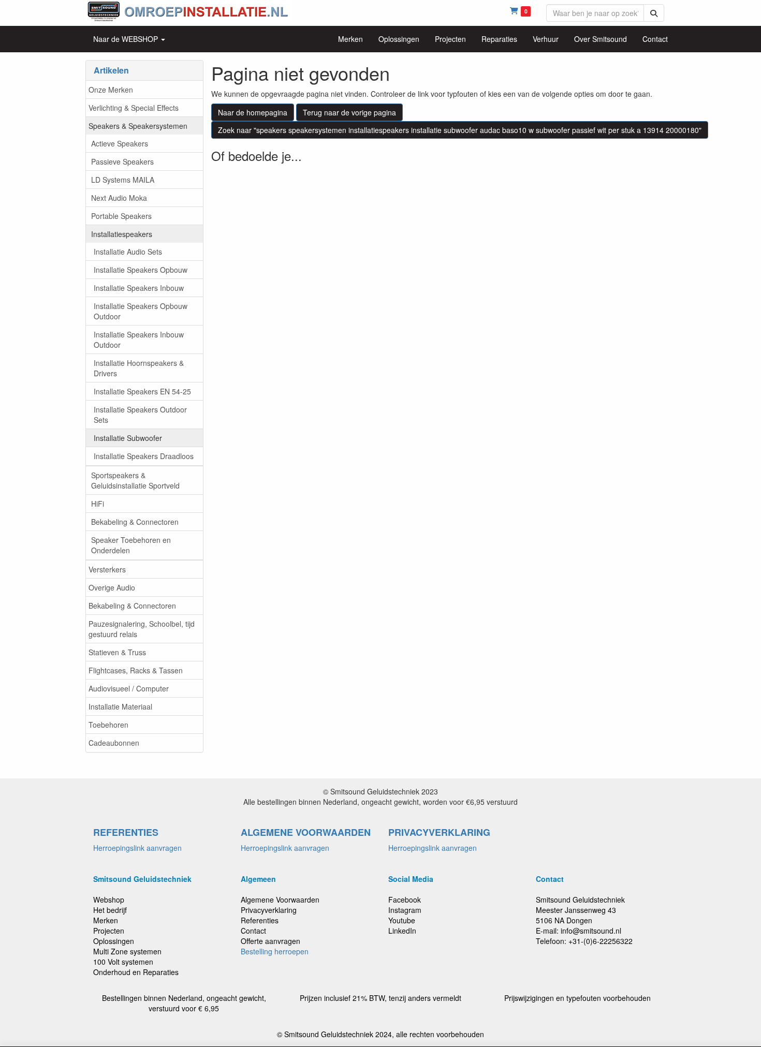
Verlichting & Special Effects (134, 107)
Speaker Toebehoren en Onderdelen (131, 545)
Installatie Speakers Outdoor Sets (140, 414)
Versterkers (107, 569)
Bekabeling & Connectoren (135, 522)
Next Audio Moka (119, 198)
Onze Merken (111, 89)
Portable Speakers (121, 216)
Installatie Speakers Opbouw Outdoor (140, 311)
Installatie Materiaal (120, 706)
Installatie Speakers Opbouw (140, 269)
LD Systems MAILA (122, 179)
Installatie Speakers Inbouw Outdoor (139, 339)
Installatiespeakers (121, 234)
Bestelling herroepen (275, 951)
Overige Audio (112, 587)
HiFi (97, 503)
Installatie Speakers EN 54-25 (142, 391)
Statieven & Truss (117, 652)
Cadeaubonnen (114, 743)
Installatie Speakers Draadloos (144, 456)
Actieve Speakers (119, 143)
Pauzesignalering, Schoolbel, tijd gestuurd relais (142, 628)
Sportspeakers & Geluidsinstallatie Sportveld (135, 480)
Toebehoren (108, 724)
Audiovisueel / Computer (129, 688)
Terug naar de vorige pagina (349, 112)
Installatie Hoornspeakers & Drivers (139, 368)
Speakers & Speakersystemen (138, 126)
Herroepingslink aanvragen (137, 848)
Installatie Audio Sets (128, 251)
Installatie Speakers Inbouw (139, 288)
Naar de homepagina (252, 112)
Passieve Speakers (122, 161)
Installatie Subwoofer (128, 438)
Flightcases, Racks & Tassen (136, 670)
